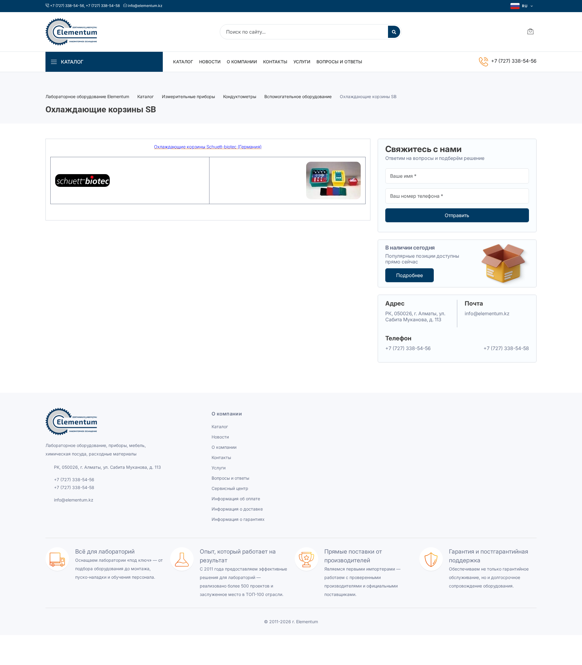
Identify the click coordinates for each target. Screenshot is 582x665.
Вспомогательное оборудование (298, 96)
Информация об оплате (236, 498)
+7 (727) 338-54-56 (67, 5)
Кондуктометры (239, 96)
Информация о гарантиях (238, 519)
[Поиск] (394, 32)
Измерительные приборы (188, 96)
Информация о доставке (237, 508)
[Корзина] (530, 32)
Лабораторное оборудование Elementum (87, 96)
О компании (242, 61)
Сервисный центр (230, 488)
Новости (210, 61)
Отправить (457, 215)
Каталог (183, 61)
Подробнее (409, 275)
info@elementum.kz (145, 5)
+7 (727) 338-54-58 (103, 5)
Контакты (275, 61)
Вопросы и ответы (339, 61)
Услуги (301, 61)
